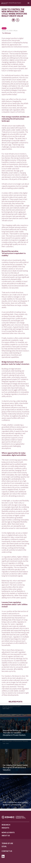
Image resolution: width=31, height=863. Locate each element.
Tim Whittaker (6, 33)
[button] (28, 3)
